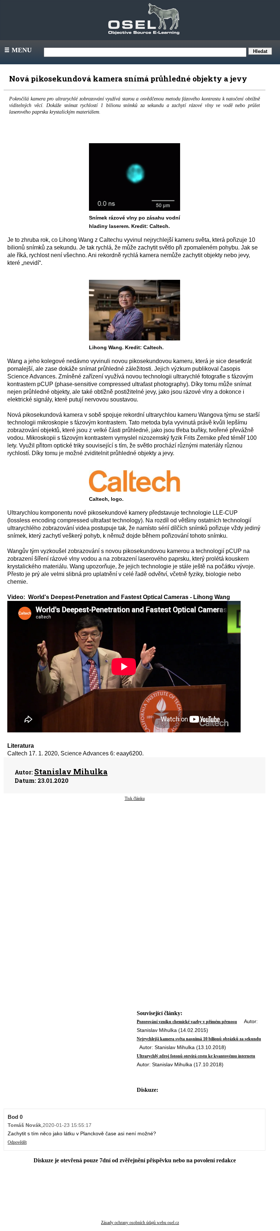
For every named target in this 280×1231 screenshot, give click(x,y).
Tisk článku (135, 798)
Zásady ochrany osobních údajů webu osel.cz (140, 1222)
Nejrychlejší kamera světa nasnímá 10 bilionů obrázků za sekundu (199, 1038)
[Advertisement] (134, 860)
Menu (17, 50)
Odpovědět (17, 1142)
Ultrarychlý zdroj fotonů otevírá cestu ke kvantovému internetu (196, 1056)
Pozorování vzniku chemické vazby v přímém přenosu (187, 1021)
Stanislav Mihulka (71, 771)
